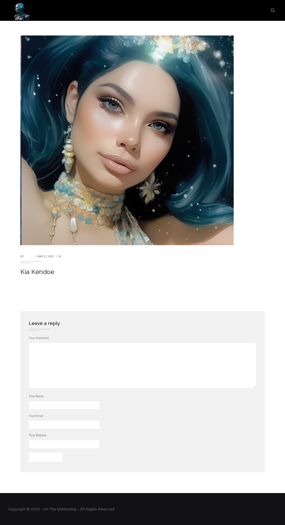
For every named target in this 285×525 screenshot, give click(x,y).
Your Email (37, 416)
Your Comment (40, 338)
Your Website (37, 435)
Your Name (37, 396)
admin (28, 256)
